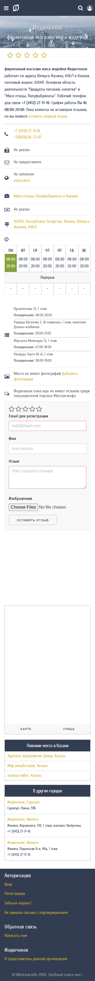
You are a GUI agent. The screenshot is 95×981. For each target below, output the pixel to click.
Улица (69, 729)
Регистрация (14, 893)
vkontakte (22, 180)
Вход (8, 884)
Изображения (20, 498)
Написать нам (15, 935)
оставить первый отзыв (47, 116)
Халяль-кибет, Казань (24, 775)
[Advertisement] (44, 570)
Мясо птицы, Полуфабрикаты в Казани (46, 196)
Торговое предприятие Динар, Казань (36, 756)
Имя (12, 438)
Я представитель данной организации (35, 958)
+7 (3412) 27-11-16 (27, 130)
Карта (26, 729)
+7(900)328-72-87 (28, 137)
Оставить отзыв (33, 520)
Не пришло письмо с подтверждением (36, 912)
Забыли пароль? (17, 903)
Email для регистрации (28, 416)
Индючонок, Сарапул (23, 802)
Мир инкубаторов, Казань (27, 766)
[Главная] (15, 7)
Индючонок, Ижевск (23, 819)
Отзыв (14, 461)
